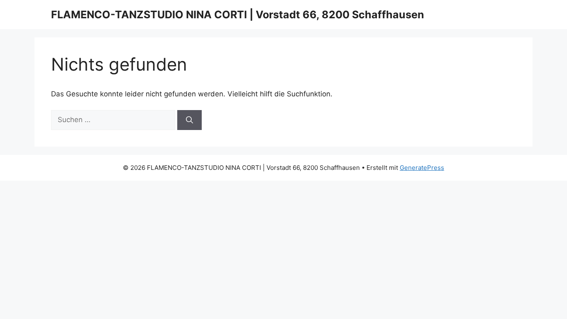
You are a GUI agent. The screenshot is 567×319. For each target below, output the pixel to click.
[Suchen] (189, 120)
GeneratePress (422, 168)
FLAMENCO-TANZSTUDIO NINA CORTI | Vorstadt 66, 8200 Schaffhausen (237, 14)
